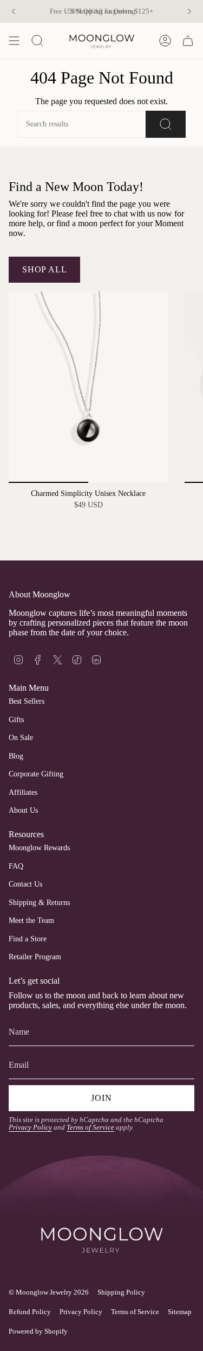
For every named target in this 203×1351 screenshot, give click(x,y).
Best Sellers (26, 701)
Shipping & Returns (39, 902)
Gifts (16, 720)
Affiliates (23, 792)
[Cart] (187, 41)
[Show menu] (14, 41)
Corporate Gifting (36, 774)
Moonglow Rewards (39, 848)
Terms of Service (90, 1127)
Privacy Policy (30, 1127)
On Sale (21, 738)
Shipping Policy (121, 1292)
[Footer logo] (101, 1223)
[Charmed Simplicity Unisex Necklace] (88, 387)
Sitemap (180, 1312)
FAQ (16, 866)
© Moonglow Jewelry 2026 (49, 1292)
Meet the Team (31, 920)
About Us (23, 810)
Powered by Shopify (38, 1331)
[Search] (166, 124)
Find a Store (28, 939)
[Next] (189, 11)
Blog (16, 756)
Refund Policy (30, 1312)
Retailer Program (35, 957)
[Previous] (13, 11)
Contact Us (25, 884)
